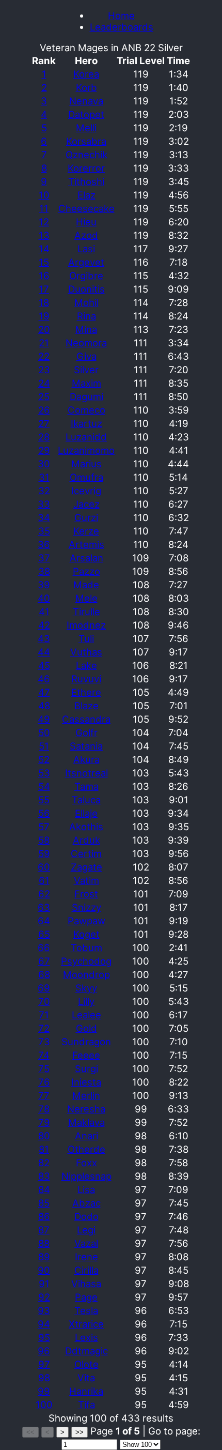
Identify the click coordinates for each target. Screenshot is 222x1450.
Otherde (86, 1149)
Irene (86, 1256)
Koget (86, 934)
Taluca (86, 799)
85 (44, 1203)
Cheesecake (86, 208)
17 (44, 289)
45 (44, 665)
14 (44, 248)
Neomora (86, 342)
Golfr (86, 732)
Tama (86, 786)
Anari (86, 1135)
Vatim (86, 880)
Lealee (86, 1014)
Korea (86, 74)
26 (44, 410)
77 (44, 1095)
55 (44, 799)
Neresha (86, 1109)
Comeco (86, 410)
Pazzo (86, 571)
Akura (86, 759)
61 (44, 880)
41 (44, 611)
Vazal (86, 1243)
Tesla (86, 1310)
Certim (86, 853)
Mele (86, 598)
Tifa (86, 1404)
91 (44, 1283)
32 (44, 490)
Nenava (86, 100)
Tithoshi (86, 181)
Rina (86, 316)
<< (30, 1432)
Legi (86, 1229)
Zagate (86, 867)
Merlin (86, 1095)
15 (44, 262)
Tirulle (86, 611)
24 (44, 383)
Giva (86, 356)
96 (44, 1350)
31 (44, 477)
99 (44, 1391)
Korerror (86, 168)
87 (44, 1229)
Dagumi (86, 396)
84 (44, 1189)
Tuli (86, 638)
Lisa (86, 1189)
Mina (86, 329)
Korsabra (86, 141)
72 (44, 1028)
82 (44, 1162)
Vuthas (86, 652)
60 (44, 867)
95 (44, 1337)
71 (44, 1014)
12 (44, 221)
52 (44, 759)
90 (44, 1270)
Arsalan (86, 557)
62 (44, 893)
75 (44, 1068)
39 (44, 584)
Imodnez (86, 625)
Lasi (86, 248)
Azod (86, 235)
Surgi (86, 1068)
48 (44, 705)
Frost (86, 893)
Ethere (86, 692)
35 (44, 531)
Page (86, 1297)
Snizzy (86, 907)
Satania (86, 746)
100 (44, 1404)
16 (44, 275)
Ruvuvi (86, 678)
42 (44, 625)
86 (44, 1216)
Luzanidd (86, 436)
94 (44, 1324)
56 (44, 813)
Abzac (86, 1203)
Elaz (86, 195)
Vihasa (86, 1283)
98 (44, 1377)
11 (44, 208)
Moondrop (86, 974)
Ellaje (86, 813)
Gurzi (86, 517)
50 (44, 732)
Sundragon (86, 1041)
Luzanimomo (86, 450)
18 (44, 302)
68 (44, 974)
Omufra (86, 477)
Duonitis (86, 289)
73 (44, 1041)
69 (44, 988)
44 (44, 652)
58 (44, 840)
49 (44, 719)
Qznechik (86, 154)
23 (44, 369)
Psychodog (86, 961)
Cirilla (86, 1270)
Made (86, 584)
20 (44, 329)
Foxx (86, 1162)
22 (44, 356)
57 (44, 826)
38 (44, 571)
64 (44, 920)
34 (44, 517)
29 (44, 450)
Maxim (86, 383)
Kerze (86, 531)
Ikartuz (86, 423)
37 (44, 557)
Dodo (86, 1216)
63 (44, 907)
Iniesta (86, 1082)
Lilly (86, 1001)
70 (44, 1001)
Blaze (86, 705)
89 (44, 1256)
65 (44, 934)
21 (44, 342)
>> (79, 1432)
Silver (86, 369)
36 (44, 544)
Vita (86, 1377)
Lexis (86, 1337)
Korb (86, 87)
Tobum (86, 947)
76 (44, 1082)
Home (121, 15)
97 (44, 1364)
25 (44, 396)
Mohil (86, 302)
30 (44, 463)
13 (44, 235)
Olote (86, 1364)
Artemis (86, 544)
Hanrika (86, 1391)
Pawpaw (86, 920)
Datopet (86, 114)
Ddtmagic (86, 1350)
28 (44, 436)
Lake (86, 665)
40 (44, 598)
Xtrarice (86, 1324)
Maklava (86, 1122)
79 (44, 1122)
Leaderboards (121, 27)
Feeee (86, 1055)
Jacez (86, 504)
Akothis (86, 826)
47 (44, 692)
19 (44, 316)
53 (44, 773)
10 (44, 195)
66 (44, 947)
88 (44, 1243)
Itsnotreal (86, 773)
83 (44, 1176)
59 (44, 853)
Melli (86, 127)
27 (44, 423)
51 (44, 746)
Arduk (86, 840)
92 (44, 1297)
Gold (86, 1028)
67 (44, 961)
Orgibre (86, 275)
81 (44, 1149)
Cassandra (86, 719)
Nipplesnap (86, 1176)
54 (44, 786)
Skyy (86, 988)
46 (44, 678)
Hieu (86, 221)
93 (44, 1310)
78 (44, 1109)
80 (44, 1135)
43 (44, 638)
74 (44, 1055)
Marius (86, 463)
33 (44, 504)
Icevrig (86, 490)
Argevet (86, 262)
